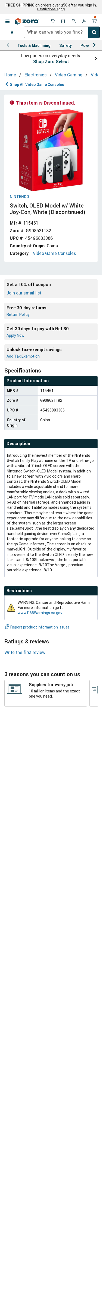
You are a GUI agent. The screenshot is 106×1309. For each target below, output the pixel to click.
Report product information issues (40, 627)
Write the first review (24, 652)
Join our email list (24, 293)
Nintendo (19, 197)
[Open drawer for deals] (53, 21)
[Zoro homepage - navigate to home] (27, 21)
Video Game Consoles (54, 253)
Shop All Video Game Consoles (37, 84)
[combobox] (62, 32)
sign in (90, 5)
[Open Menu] (7, 21)
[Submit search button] (94, 32)
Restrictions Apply (51, 9)
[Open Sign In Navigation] (84, 21)
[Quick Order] (63, 21)
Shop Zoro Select (51, 61)
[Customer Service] (74, 21)
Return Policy (18, 314)
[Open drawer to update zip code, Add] (12, 32)
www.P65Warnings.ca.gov (40, 612)
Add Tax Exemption (23, 356)
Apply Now (15, 335)
